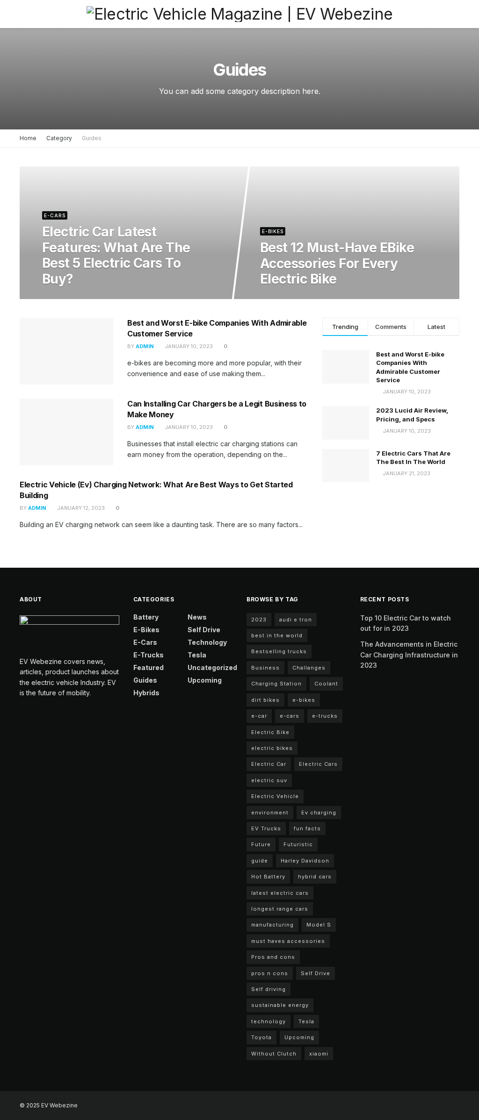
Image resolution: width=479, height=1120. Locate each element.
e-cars (289, 716)
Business (265, 667)
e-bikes (303, 700)
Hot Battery (268, 876)
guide (259, 860)
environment (270, 812)
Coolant (326, 683)
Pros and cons (273, 957)
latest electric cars (280, 893)
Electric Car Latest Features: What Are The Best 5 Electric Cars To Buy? (116, 255)
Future (261, 844)
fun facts (307, 828)
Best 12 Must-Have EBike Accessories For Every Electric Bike (337, 263)
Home (28, 138)
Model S (318, 924)
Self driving (268, 989)
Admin (145, 346)
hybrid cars (315, 876)
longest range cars (279, 909)
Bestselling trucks (279, 651)
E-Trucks (148, 655)
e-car (259, 716)
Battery (146, 617)
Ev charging (318, 812)
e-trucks (325, 716)
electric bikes (272, 748)
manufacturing (272, 924)
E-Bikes (272, 231)
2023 (259, 619)
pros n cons (269, 973)
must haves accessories (288, 941)
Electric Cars (318, 764)
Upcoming (205, 680)
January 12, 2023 (80, 508)
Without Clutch (274, 1053)
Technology (207, 642)
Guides (92, 138)
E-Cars (54, 215)
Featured (148, 667)
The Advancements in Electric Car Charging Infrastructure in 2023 (409, 654)
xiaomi (318, 1053)
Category (59, 138)
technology (268, 1021)
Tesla (197, 655)
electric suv (269, 780)
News (197, 617)
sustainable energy (280, 1005)
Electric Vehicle (275, 796)
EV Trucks (266, 828)
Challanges (309, 667)
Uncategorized (212, 667)
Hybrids (146, 693)
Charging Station (276, 683)
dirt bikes (265, 700)
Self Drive (204, 630)
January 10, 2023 (71, 298)
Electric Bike (270, 732)
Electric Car (268, 764)
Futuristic (298, 844)
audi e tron (295, 619)
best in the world (277, 635)
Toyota (261, 1037)
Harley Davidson (305, 860)
